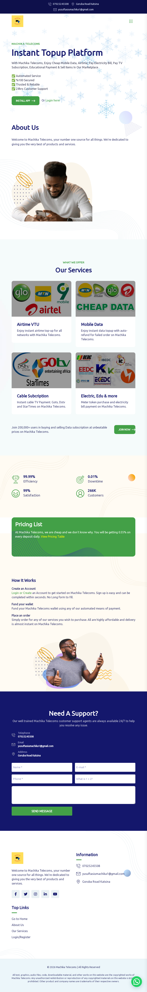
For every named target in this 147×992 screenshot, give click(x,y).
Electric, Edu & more (99, 396)
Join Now (124, 429)
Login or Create (22, 592)
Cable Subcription (33, 396)
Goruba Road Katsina (29, 755)
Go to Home (19, 918)
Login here (53, 100)
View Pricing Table (53, 536)
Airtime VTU (28, 324)
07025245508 (61, 4)
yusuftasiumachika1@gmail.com (76, 9)
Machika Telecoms (66, 967)
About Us (18, 925)
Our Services (20, 931)
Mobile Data (92, 324)
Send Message (42, 811)
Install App (23, 100)
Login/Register (21, 937)
